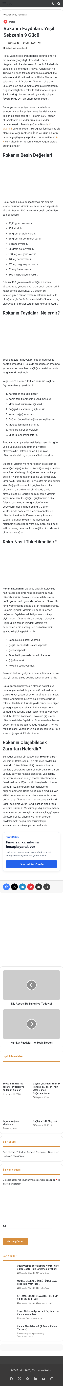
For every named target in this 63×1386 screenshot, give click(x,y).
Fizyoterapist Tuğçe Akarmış (31, 1333)
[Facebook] (6, 886)
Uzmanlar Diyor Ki (27, 1273)
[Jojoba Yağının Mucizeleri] (16, 1110)
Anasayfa (11, 14)
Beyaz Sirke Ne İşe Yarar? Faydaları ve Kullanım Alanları (13, 1086)
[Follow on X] (15, 43)
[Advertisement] (31, 929)
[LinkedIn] (22, 886)
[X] (14, 886)
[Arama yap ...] (58, 5)
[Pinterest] (30, 886)
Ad (4, 1226)
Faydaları (22, 14)
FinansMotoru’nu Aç (32, 864)
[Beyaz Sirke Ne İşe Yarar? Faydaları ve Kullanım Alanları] (16, 1072)
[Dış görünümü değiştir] (53, 5)
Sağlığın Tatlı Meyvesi (45, 1121)
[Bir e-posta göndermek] (18, 43)
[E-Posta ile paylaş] (38, 886)
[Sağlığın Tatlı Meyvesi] (46, 1110)
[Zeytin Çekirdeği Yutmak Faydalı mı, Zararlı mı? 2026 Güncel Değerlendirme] (46, 1072)
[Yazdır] (46, 886)
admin (11, 43)
